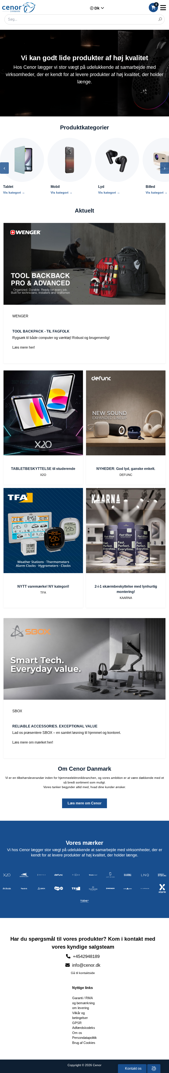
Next (165, 71)
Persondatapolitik (84, 1037)
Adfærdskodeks (83, 1028)
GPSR (77, 1023)
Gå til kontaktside (83, 973)
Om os (77, 1033)
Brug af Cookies (83, 1043)
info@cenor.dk (85, 965)
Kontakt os (132, 1068)
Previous (3, 71)
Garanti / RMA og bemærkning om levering (83, 1003)
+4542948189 (86, 956)
